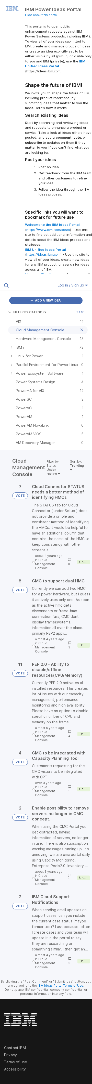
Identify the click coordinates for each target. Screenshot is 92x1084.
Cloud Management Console (45, 564)
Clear (79, 312)
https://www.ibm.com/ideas (48, 230)
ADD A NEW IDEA (47, 300)
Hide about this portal (41, 15)
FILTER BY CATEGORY (30, 312)
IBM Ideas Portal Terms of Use (60, 985)
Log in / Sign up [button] (71, 285)
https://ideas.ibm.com (43, 254)
